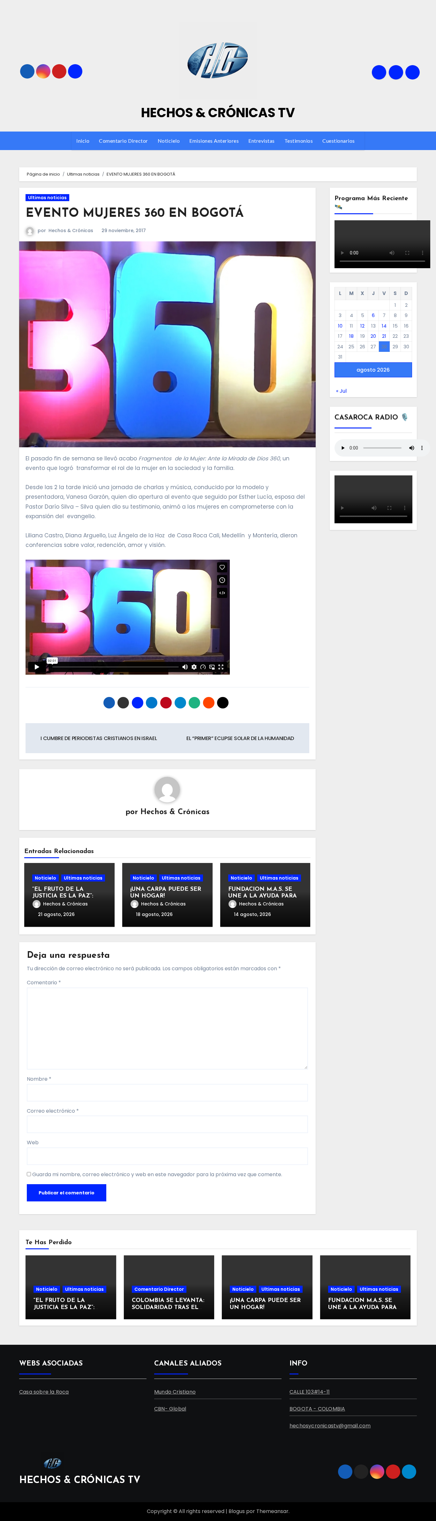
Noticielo (169, 141)
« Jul (341, 391)
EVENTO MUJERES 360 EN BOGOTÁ (135, 214)
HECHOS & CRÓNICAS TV (218, 113)
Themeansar (272, 1511)
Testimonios (298, 141)
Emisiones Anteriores (214, 141)
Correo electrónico (53, 1111)
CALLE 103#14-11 (309, 1392)
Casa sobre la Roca (44, 1392)
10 (340, 325)
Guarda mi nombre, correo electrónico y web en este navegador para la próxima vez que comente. (157, 1174)
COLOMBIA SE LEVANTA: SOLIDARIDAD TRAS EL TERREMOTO (168, 1307)
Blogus (237, 1511)
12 (362, 325)
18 (351, 336)
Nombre (39, 1079)
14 (384, 325)
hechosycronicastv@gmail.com (330, 1425)
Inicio (82, 141)
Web (33, 1142)
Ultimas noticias (47, 197)
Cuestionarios (339, 141)
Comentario (44, 982)
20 (373, 336)
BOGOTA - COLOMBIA (317, 1408)
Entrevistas (261, 141)
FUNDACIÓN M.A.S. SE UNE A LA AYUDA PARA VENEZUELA (262, 896)
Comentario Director (123, 141)
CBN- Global (170, 1408)
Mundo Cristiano (175, 1392)
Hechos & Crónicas (71, 230)
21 (384, 336)
